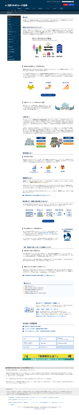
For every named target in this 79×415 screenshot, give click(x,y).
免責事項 (10, 402)
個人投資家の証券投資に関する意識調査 (45, 232)
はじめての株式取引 (11, 49)
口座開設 (65, 4)
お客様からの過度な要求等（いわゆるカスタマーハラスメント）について (20, 399)
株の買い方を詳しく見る (48, 221)
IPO (34, 8)
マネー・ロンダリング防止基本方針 (41, 397)
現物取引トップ (10, 16)
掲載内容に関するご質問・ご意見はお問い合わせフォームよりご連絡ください (51, 316)
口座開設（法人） (11, 41)
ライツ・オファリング (11, 36)
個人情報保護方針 (11, 397)
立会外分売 (10, 34)
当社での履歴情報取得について (45, 402)
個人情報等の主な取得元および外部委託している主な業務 (25, 397)
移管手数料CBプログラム (12, 31)
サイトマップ (61, 402)
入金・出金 (10, 26)
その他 (54, 8)
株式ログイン (71, 4)
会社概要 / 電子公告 (54, 402)
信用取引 (27, 8)
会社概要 (48, 1)
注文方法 (9, 21)
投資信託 (40, 8)
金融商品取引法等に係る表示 (17, 402)
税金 (8, 54)
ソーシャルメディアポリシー (34, 402)
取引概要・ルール (11, 24)
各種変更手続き (10, 46)
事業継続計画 (26, 402)
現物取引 (19, 8)
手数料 (9, 19)
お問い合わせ (58, 1)
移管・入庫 (10, 29)
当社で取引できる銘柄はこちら (48, 95)
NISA (9, 44)
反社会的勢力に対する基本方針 (54, 397)
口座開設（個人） (11, 39)
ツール (47, 8)
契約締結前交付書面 (11, 59)
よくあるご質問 (53, 1)
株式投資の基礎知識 (11, 51)
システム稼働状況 (11, 404)
